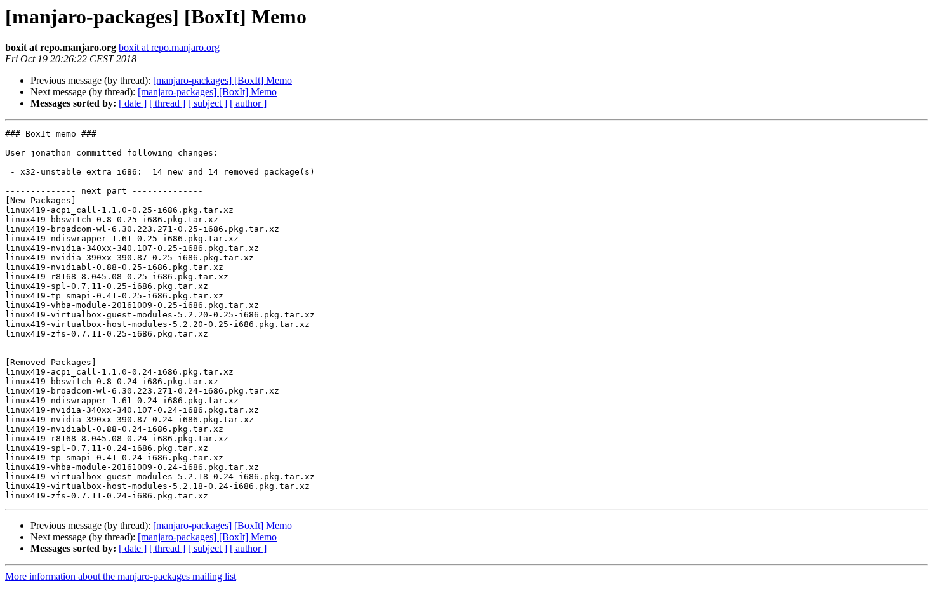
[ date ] (133, 103)
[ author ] (248, 103)
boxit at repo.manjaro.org (169, 47)
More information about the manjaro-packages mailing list (120, 576)
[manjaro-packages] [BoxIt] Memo (222, 80)
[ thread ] (167, 103)
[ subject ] (207, 103)
